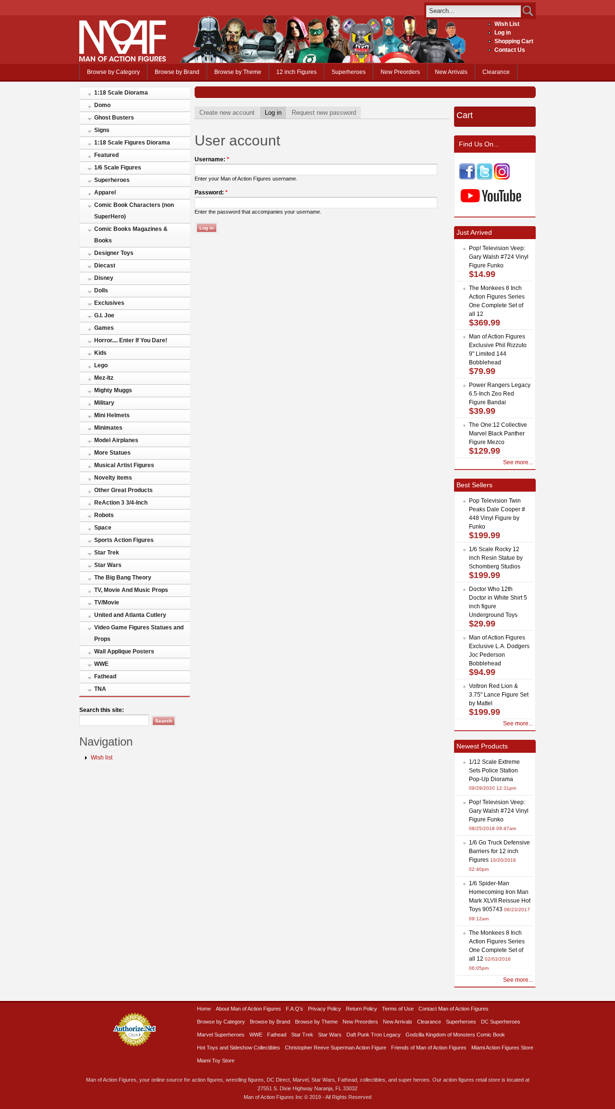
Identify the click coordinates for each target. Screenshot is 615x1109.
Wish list (101, 757)
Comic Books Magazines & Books (131, 235)
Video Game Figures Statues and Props (139, 633)
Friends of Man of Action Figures (429, 1047)
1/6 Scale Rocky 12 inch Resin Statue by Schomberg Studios (496, 558)
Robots (104, 515)
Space (102, 527)
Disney (103, 278)
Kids (100, 353)
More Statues (112, 452)
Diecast (104, 265)
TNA (100, 689)
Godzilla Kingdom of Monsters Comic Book (455, 1034)
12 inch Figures (296, 72)
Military (104, 402)
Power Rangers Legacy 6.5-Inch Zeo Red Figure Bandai (499, 394)
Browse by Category (113, 72)
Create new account (227, 112)
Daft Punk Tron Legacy (373, 1034)
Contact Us (509, 50)
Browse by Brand (177, 72)
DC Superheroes (500, 1022)
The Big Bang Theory (122, 577)
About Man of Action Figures (248, 1009)
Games (104, 328)
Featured (106, 155)
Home (204, 1009)
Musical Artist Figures (124, 465)
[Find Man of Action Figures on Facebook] (467, 177)
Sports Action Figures (124, 540)
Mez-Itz (103, 377)
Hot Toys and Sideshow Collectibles (238, 1047)
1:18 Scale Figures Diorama (132, 142)
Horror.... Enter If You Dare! (130, 340)
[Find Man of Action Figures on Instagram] (502, 177)
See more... (518, 462)
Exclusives (109, 303)
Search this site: (101, 710)
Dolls (101, 290)
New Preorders (400, 72)
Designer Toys (114, 253)
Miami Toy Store (215, 1060)
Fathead (105, 676)
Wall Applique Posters (124, 651)
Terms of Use (398, 1009)
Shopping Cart (513, 41)
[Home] (122, 59)
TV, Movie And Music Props (131, 590)
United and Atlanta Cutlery (130, 615)
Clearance (496, 72)
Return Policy (361, 1009)
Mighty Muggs (113, 390)
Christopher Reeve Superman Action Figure (335, 1047)
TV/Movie (106, 602)
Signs (102, 130)
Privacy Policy (324, 1009)
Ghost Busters (114, 117)
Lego (101, 365)
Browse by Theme (237, 72)
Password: (211, 192)
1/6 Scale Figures (117, 167)
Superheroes (349, 72)
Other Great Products (123, 490)
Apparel (105, 192)
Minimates (108, 427)
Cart (464, 115)
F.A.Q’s (294, 1009)
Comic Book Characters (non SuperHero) (134, 211)
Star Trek (106, 552)
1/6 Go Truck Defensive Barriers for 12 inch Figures (499, 851)
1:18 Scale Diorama (121, 92)
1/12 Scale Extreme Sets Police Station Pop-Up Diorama (494, 771)
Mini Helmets (112, 415)
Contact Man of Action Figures (453, 1009)
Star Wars (108, 565)
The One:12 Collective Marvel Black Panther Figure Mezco (498, 434)
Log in (502, 32)
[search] (473, 10)
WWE (101, 664)
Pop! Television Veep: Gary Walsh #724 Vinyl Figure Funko (499, 257)
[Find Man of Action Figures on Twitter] (484, 177)
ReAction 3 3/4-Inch (121, 502)
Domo (102, 105)
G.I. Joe (104, 315)
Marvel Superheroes (221, 1034)
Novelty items (113, 477)
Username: (212, 159)
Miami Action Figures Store (502, 1047)
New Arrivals (451, 72)
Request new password (324, 112)
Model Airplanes (116, 440)
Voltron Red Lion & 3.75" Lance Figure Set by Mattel (499, 695)
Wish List (506, 24)
